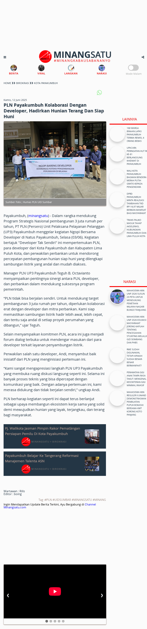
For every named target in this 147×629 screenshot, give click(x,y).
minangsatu (38, 215)
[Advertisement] (73, 25)
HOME (7, 83)
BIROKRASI (22, 83)
